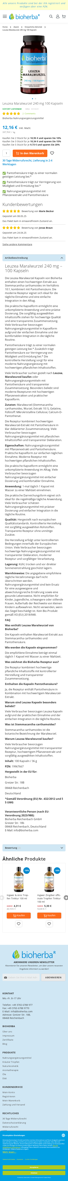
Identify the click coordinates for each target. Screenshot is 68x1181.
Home (5, 27)
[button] (32, 98)
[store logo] (24, 16)
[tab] (34, 257)
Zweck (16, 27)
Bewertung (12, 847)
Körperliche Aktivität (33, 27)
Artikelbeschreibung (16, 257)
